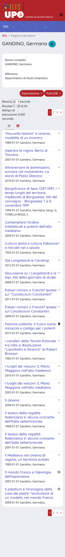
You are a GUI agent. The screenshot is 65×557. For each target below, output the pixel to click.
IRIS (4, 36)
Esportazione (31, 93)
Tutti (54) (52, 93)
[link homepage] (12, 6)
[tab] (9, 126)
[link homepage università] (29, 14)
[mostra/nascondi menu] (61, 14)
